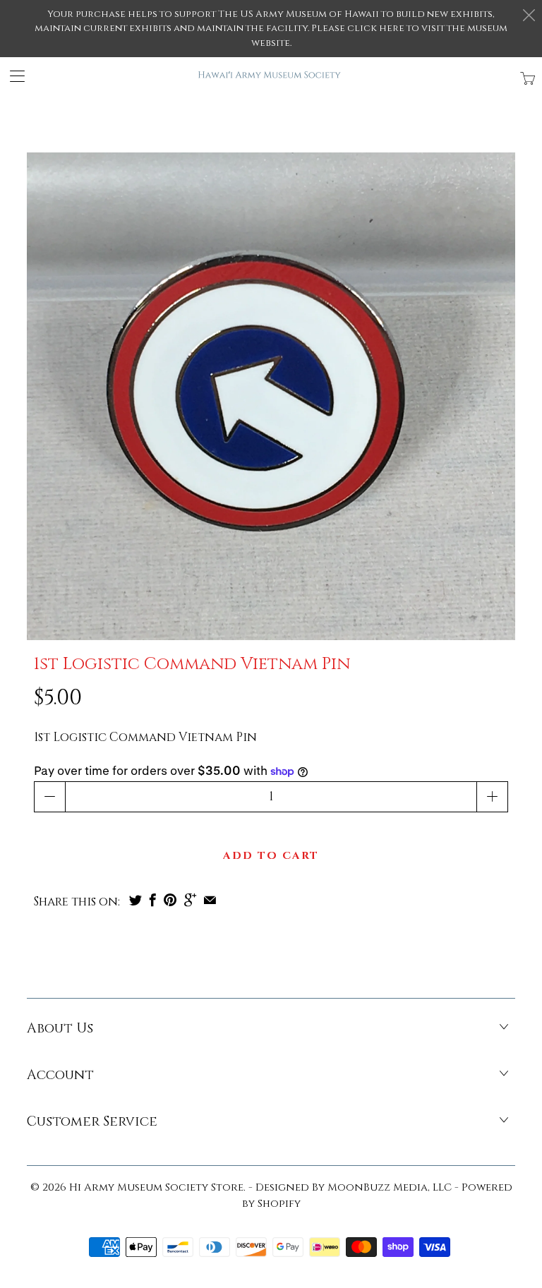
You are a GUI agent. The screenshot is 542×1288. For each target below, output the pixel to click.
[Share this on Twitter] (135, 899)
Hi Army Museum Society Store (156, 1187)
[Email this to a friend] (210, 899)
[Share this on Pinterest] (170, 899)
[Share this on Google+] (190, 899)
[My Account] (12, 75)
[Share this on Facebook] (152, 899)
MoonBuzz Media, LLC (389, 1187)
